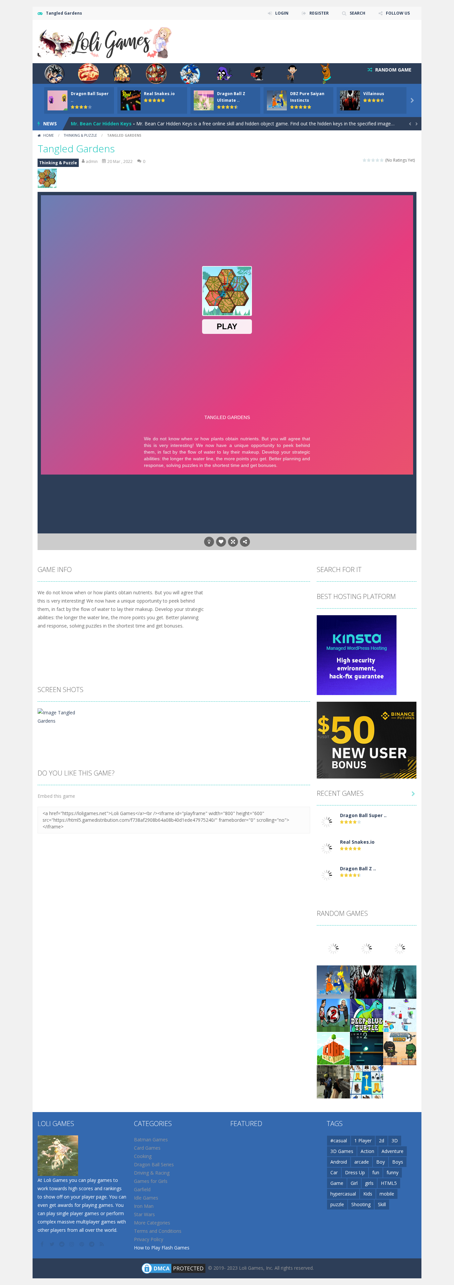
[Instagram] (72, 1244)
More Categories (152, 1222)
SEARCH (357, 13)
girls (369, 1183)
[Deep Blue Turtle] (366, 1015)
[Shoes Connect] (366, 1081)
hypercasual (343, 1194)
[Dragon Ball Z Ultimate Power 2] (327, 875)
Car (334, 1172)
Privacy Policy (148, 1239)
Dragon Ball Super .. (363, 815)
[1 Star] (365, 160)
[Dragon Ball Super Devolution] (327, 821)
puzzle (337, 1204)
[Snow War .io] (399, 1015)
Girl (354, 1183)
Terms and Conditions (157, 1231)
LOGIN (281, 13)
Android (338, 1162)
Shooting (361, 1204)
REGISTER (319, 13)
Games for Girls (151, 1181)
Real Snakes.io (159, 93)
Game (336, 1183)
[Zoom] (60, 716)
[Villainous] (366, 981)
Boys (397, 1162)
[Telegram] (92, 1244)
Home (48, 135)
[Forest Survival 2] (399, 981)
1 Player (363, 1140)
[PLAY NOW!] (57, 100)
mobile (387, 1194)
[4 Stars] (378, 160)
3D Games (341, 1151)
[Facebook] (43, 1244)
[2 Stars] (369, 160)
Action (367, 1151)
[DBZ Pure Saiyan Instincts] (333, 981)
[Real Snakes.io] (327, 848)
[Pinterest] (82, 1244)
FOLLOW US (398, 13)
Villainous (373, 93)
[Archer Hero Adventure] (399, 1048)
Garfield (142, 1189)
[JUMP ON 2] (366, 1048)
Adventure (392, 1151)
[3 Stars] (373, 160)
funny (392, 1172)
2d (381, 1140)
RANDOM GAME (392, 70)
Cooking (143, 1156)
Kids (367, 1194)
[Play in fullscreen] (233, 542)
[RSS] (102, 1244)
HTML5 (389, 1183)
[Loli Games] (105, 41)
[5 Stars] (382, 160)
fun (375, 1172)
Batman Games (151, 1139)
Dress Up (355, 1172)
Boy (380, 1162)
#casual (338, 1140)
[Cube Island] (333, 1048)
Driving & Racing (152, 1173)
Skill (382, 1204)
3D (395, 1140)
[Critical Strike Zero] (333, 1081)
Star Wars (144, 1214)
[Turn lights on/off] (209, 542)
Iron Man (144, 1206)
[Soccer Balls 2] (333, 1015)
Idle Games (146, 1198)
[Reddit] (62, 1244)
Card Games (147, 1148)
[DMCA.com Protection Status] (173, 1268)
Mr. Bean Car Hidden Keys (101, 123)
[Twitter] (52, 1244)
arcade (361, 1162)
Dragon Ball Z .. (358, 868)
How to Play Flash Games (161, 1247)
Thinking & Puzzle (80, 135)
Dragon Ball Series (154, 1164)
